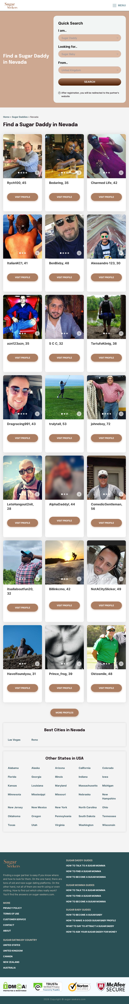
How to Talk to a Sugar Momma (85, 865)
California (84, 768)
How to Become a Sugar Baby (84, 914)
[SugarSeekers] (11, 5)
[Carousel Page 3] (24, 173)
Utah (34, 825)
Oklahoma (14, 816)
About (7, 930)
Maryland (61, 785)
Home (6, 117)
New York (61, 807)
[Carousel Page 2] (21, 173)
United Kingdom (13, 950)
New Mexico (39, 807)
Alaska (35, 768)
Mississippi (38, 794)
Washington (86, 825)
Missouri (60, 794)
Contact (8, 925)
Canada (8, 956)
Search (89, 82)
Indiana (83, 776)
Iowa (105, 776)
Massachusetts (88, 785)
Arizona (60, 768)
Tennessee (109, 816)
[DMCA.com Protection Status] (14, 986)
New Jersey (15, 807)
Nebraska (84, 794)
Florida (12, 776)
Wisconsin (108, 825)
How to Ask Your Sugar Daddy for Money (91, 931)
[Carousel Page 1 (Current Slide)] (19, 173)
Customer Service (14, 919)
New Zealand (11, 962)
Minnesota (14, 794)
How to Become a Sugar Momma (86, 877)
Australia (9, 967)
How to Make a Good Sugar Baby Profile (91, 920)
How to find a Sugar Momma (83, 871)
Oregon (36, 816)
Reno (34, 739)
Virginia (59, 825)
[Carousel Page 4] (26, 173)
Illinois (59, 776)
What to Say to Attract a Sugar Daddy (90, 926)
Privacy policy (12, 908)
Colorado (108, 768)
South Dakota (87, 816)
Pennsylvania (63, 816)
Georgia (36, 776)
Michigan (107, 785)
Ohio (105, 807)
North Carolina (88, 807)
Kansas (12, 785)
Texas (11, 825)
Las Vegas (14, 739)
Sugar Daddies (20, 117)
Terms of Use (11, 913)
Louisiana (37, 785)
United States (11, 945)
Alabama (13, 768)
